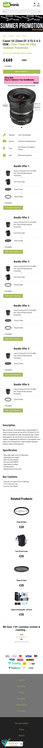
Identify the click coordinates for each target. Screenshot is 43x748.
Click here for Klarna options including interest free (21, 85)
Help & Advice (21, 686)
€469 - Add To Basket (12, 410)
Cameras (11, 36)
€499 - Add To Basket (12, 252)
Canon (24, 36)
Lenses (18, 36)
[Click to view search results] (39, 12)
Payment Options (21, 705)
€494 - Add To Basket (12, 296)
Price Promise (21, 711)
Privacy (21, 729)
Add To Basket (21, 72)
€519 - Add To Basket (12, 208)
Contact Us (21, 680)
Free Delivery (21, 699)
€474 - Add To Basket (12, 375)
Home (5, 36)
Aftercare (21, 692)
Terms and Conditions (21, 723)
